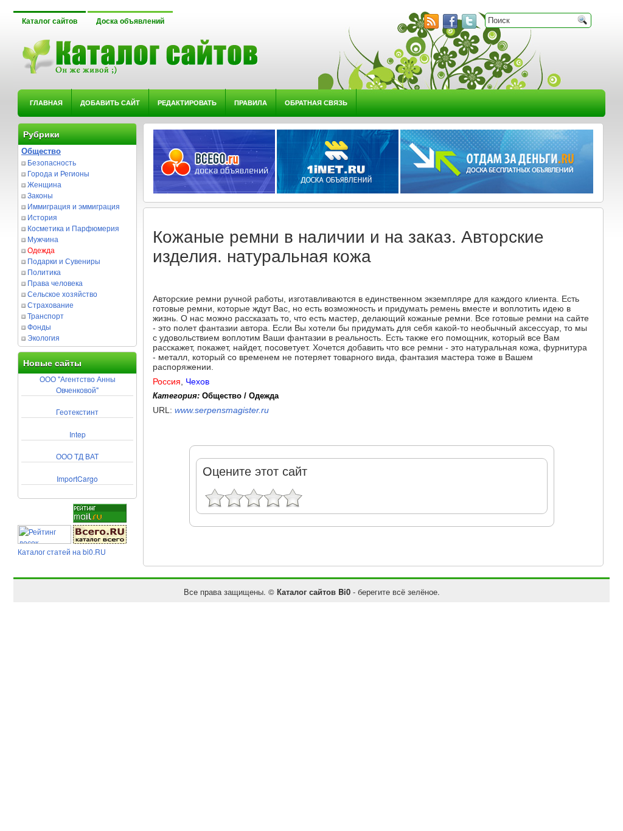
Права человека (55, 282)
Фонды (39, 326)
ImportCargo (77, 478)
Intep (77, 434)
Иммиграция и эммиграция (73, 206)
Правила (250, 102)
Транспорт (45, 315)
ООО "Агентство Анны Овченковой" (78, 384)
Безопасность (51, 162)
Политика (44, 271)
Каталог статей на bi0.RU (62, 551)
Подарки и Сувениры (63, 261)
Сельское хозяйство (62, 293)
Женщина (44, 184)
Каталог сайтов (49, 21)
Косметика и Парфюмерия (73, 228)
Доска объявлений (130, 21)
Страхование (50, 304)
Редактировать (187, 102)
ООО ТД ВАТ (77, 456)
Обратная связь (316, 102)
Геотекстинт (77, 411)
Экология (43, 337)
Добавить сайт (110, 102)
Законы (40, 195)
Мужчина (42, 239)
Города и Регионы (58, 173)
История (42, 217)
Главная (46, 102)
